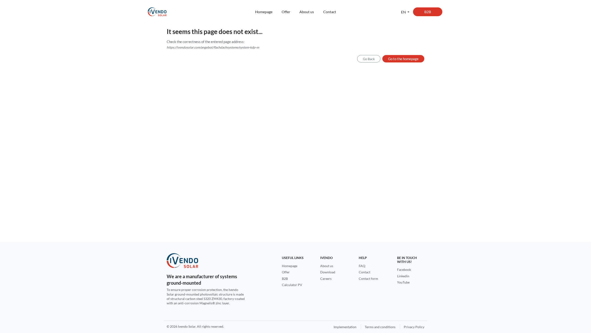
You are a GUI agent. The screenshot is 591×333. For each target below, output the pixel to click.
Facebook (404, 269)
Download (327, 272)
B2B (427, 11)
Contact (329, 11)
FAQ (362, 266)
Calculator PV (292, 285)
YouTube (403, 282)
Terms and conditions (380, 327)
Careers (326, 279)
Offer (286, 11)
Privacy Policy (414, 327)
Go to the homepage (403, 59)
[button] (405, 12)
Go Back (369, 59)
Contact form (368, 279)
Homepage (263, 11)
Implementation (345, 327)
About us (306, 11)
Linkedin (403, 276)
